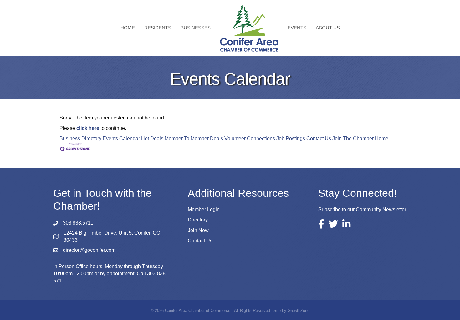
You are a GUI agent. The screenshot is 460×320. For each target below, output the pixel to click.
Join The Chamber (353, 138)
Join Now (198, 230)
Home (127, 27)
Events (297, 27)
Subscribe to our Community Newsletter (362, 209)
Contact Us (318, 138)
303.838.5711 (78, 223)
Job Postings (290, 138)
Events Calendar (121, 138)
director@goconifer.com (89, 250)
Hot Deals (152, 138)
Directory (198, 219)
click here (87, 128)
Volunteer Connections (249, 138)
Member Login (204, 209)
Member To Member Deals (194, 138)
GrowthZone (298, 310)
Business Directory (80, 138)
